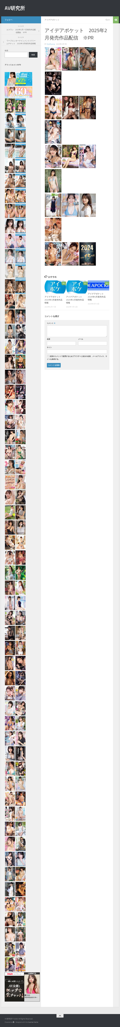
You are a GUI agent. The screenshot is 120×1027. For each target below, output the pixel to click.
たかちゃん (51, 44)
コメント (51, 323)
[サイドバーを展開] (116, 19)
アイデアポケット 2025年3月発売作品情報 (53, 300)
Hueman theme (33, 1022)
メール (80, 339)
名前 (48, 339)
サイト (49, 347)
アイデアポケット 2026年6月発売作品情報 (97, 297)
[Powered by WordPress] (13, 1022)
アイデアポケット (52, 20)
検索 (6, 51)
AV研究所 (15, 8)
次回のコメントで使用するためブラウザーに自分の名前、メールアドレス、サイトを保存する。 (77, 357)
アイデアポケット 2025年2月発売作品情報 (75, 300)
